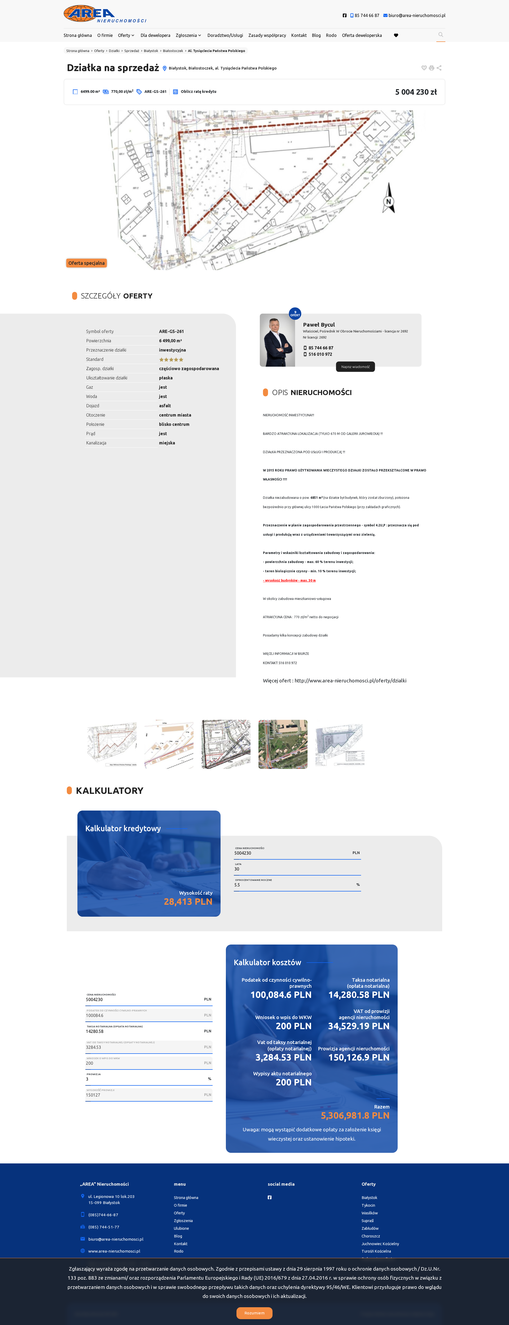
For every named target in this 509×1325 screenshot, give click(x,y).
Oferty (124, 35)
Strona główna (78, 35)
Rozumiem (254, 1313)
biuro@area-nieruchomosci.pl (115, 1239)
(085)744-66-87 (103, 1215)
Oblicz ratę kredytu (198, 91)
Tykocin (368, 1205)
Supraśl (368, 1221)
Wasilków (370, 1213)
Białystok (369, 1198)
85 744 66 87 (321, 347)
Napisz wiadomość (355, 366)
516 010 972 (320, 354)
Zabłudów (370, 1228)
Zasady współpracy (267, 35)
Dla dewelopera (155, 35)
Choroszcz (371, 1236)
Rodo (331, 35)
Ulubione (181, 1228)
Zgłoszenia (183, 1221)
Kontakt (299, 35)
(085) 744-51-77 (103, 1227)
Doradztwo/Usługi (225, 35)
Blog (316, 35)
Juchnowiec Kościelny (380, 1244)
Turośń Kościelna (376, 1251)
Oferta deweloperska (362, 35)
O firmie (105, 35)
